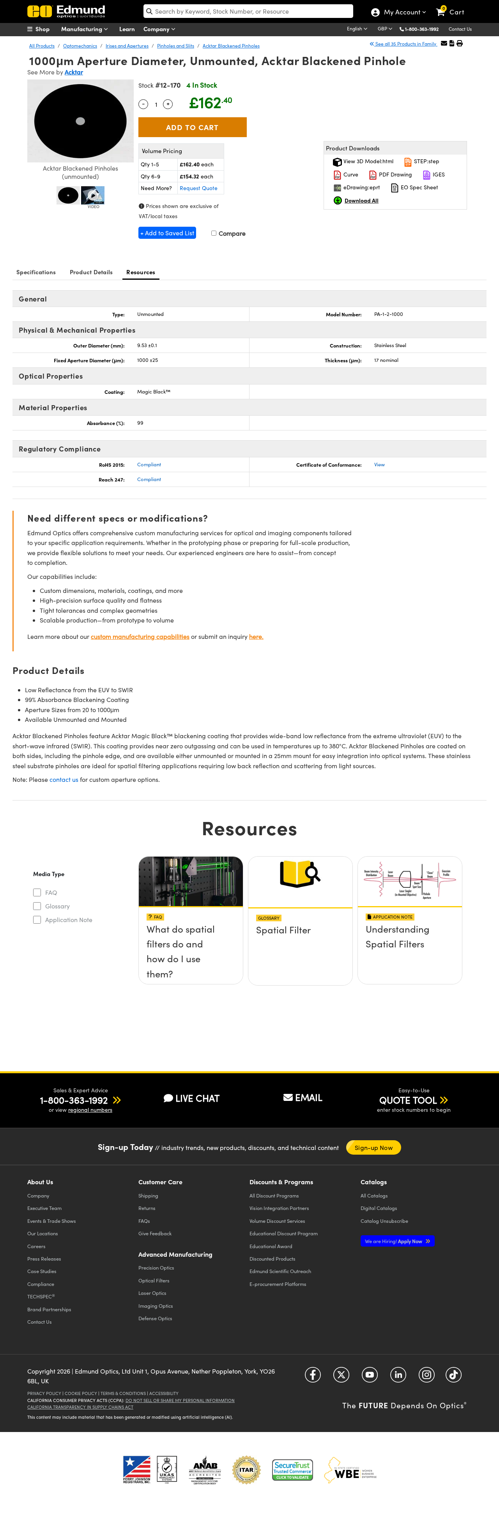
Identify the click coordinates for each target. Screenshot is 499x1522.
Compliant (149, 464)
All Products (42, 45)
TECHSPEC (41, 1296)
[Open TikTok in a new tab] (453, 1378)
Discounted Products (273, 1258)
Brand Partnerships (49, 1309)
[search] (248, 11)
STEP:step (425, 161)
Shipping (148, 1195)
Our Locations (42, 1233)
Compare (231, 233)
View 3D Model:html (367, 161)
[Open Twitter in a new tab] (341, 1378)
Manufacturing (82, 29)
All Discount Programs (274, 1195)
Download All (362, 200)
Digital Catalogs (379, 1208)
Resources (140, 272)
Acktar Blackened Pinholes (231, 45)
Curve (350, 174)
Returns (147, 1208)
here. (256, 636)
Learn (127, 29)
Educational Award (271, 1246)
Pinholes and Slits (175, 45)
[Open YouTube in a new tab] (369, 1378)
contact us (64, 779)
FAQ (51, 892)
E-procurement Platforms (278, 1283)
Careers (36, 1246)
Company (157, 29)
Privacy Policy (44, 1393)
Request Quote (199, 188)
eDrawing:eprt (361, 187)
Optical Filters (154, 1280)
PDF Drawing (394, 174)
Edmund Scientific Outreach (280, 1271)
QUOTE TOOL (408, 1099)
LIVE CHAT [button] (197, 1098)
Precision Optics (156, 1267)
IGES (438, 174)
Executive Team (44, 1208)
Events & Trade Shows (51, 1220)
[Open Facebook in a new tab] (312, 1378)
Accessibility (164, 1393)
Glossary (57, 906)
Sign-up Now (373, 1147)
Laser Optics (152, 1292)
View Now (191, 932)
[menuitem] (46, 29)
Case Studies (42, 1271)
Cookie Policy (81, 1393)
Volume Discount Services (277, 1220)
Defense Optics (155, 1318)
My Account (401, 12)
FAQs (144, 1220)
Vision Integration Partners (279, 1208)
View (379, 464)
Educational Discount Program (284, 1233)
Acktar (74, 72)
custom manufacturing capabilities (140, 636)
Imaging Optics (155, 1305)
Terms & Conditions (123, 1393)
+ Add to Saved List (167, 233)
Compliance (40, 1283)
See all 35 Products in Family (405, 44)
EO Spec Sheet (418, 187)
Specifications (36, 272)
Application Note (68, 919)
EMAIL (308, 1097)
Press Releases (44, 1258)
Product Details (91, 272)
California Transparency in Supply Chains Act (80, 1407)
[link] (453, 6)
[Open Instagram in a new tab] (426, 1378)
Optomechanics (80, 45)
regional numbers (90, 1109)
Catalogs (374, 1195)
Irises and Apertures (127, 45)
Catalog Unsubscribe (384, 1220)
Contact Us (460, 29)
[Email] (444, 43)
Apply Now (394, 1241)
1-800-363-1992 (422, 29)
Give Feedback (155, 1233)
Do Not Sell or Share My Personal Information (180, 1400)
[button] (424, 28)
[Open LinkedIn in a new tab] (398, 1378)
